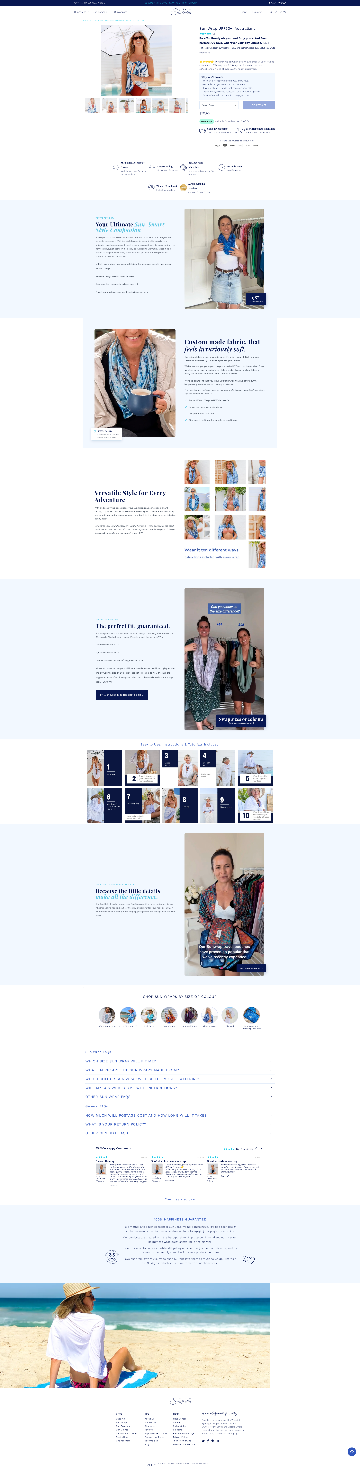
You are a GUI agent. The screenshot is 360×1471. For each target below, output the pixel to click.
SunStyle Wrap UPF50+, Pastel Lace (101, 1175)
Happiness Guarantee (156, 1433)
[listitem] (107, 1017)
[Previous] (87, 60)
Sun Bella (167, 1463)
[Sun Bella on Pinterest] (213, 1441)
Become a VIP (152, 1440)
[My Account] (276, 12)
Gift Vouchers (123, 1440)
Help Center (179, 1419)
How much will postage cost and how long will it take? (146, 1115)
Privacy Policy (180, 1437)
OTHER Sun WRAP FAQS (108, 1097)
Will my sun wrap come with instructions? (131, 1088)
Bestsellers (122, 1437)
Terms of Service (182, 1440)
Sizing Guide (179, 1426)
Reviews (149, 1429)
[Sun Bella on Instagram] (217, 1441)
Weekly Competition (184, 1444)
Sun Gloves (122, 1429)
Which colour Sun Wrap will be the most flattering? (143, 1079)
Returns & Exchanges (184, 1433)
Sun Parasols (123, 1426)
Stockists (150, 1426)
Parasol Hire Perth (154, 1437)
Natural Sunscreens (126, 1433)
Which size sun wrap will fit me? (120, 1061)
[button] (81, 12)
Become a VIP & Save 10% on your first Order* (171, 3)
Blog (147, 1444)
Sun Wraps (121, 1422)
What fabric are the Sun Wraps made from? (132, 1070)
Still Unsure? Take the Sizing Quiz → (122, 695)
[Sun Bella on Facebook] (208, 1441)
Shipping (177, 1429)
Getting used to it (162, 1161)
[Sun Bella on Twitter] (203, 1441)
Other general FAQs (106, 1133)
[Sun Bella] (181, 12)
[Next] (186, 60)
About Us (149, 1419)
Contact (177, 1422)
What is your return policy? (115, 1124)
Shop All (120, 1419)
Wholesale (150, 1422)
